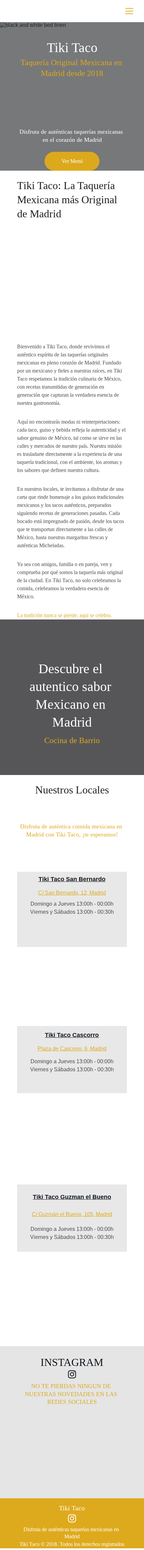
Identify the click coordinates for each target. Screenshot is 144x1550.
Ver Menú (72, 161)
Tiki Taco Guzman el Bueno (72, 1197)
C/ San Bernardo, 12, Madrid (72, 893)
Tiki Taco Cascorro (72, 1035)
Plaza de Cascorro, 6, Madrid (72, 1048)
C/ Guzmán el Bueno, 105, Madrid (72, 1214)
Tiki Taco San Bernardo (72, 879)
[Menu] (129, 11)
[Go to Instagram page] (72, 1374)
